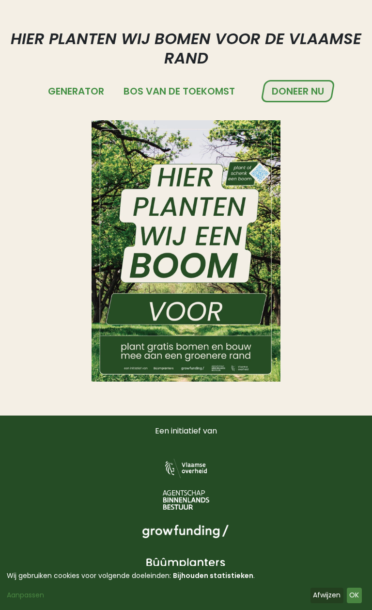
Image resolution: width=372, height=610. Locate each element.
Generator (76, 91)
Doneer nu (298, 91)
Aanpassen (25, 595)
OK (354, 595)
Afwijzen (327, 595)
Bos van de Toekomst (179, 91)
